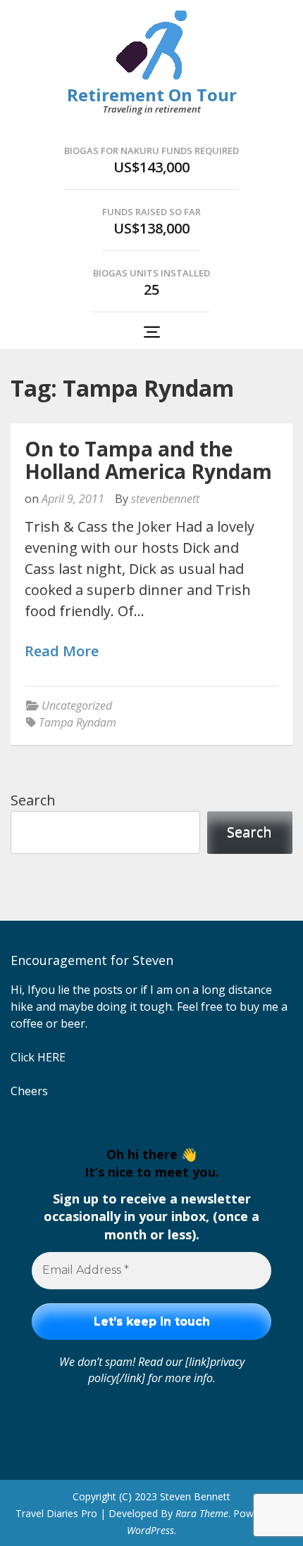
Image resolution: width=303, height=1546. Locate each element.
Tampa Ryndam (77, 722)
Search (33, 800)
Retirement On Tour (152, 94)
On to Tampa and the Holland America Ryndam (148, 460)
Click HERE (38, 1057)
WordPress (150, 1530)
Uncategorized (77, 705)
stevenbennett (165, 498)
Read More (62, 651)
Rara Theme (201, 1513)
